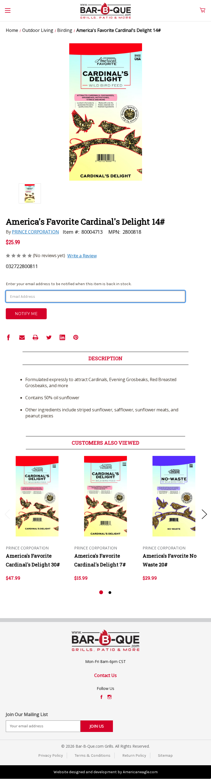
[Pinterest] (76, 337)
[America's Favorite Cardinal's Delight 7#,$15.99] (105, 496)
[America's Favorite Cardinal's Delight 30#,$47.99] (37, 496)
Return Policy (134, 755)
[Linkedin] (62, 337)
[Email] (22, 337)
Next (204, 513)
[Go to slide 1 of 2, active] (101, 592)
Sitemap (165, 755)
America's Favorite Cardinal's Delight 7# (100, 560)
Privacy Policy (50, 755)
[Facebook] (8, 337)
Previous (7, 513)
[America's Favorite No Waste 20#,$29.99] (173, 496)
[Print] (35, 337)
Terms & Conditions (92, 755)
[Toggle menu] (10, 13)
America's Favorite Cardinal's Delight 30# (33, 560)
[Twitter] (49, 337)
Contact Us (105, 675)
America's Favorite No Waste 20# (169, 560)
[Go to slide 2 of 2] (110, 592)
